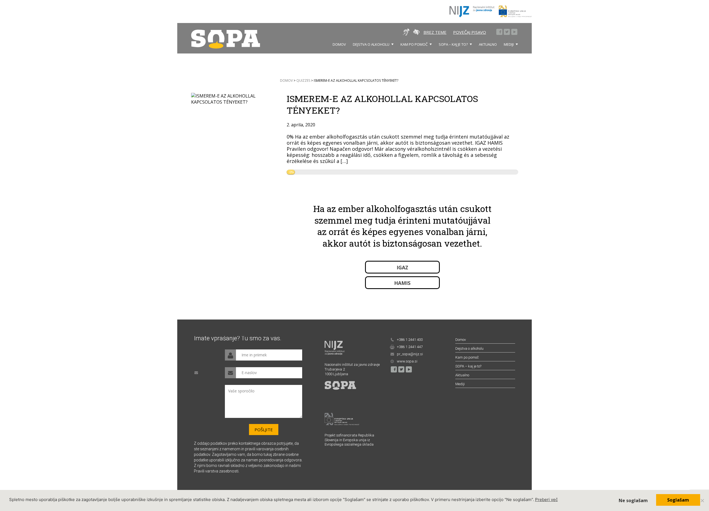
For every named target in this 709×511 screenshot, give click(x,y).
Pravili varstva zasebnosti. (216, 471)
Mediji (509, 44)
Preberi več (546, 499)
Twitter (507, 32)
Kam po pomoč (414, 44)
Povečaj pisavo (469, 32)
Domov (339, 44)
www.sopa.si (407, 361)
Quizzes (303, 80)
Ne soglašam (633, 500)
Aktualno (488, 44)
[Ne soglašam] (702, 500)
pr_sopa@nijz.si (410, 354)
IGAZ (402, 267)
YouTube (514, 32)
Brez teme (434, 32)
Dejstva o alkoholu (371, 44)
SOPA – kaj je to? (453, 44)
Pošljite (264, 429)
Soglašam (678, 500)
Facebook (499, 32)
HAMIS (402, 283)
